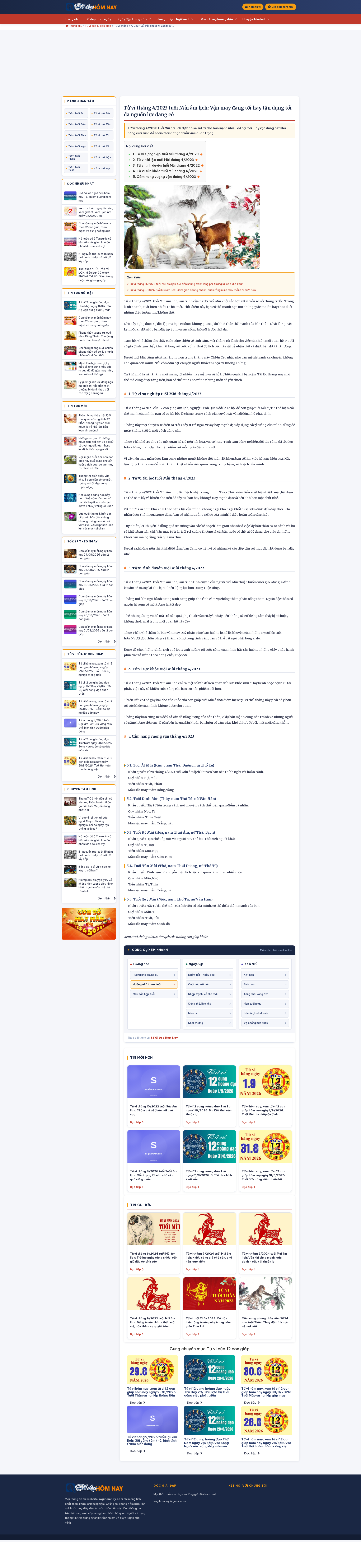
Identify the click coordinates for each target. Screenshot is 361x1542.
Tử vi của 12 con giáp (98, 25)
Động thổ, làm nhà (199, 1003)
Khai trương (195, 1022)
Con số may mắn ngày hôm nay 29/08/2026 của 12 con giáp (96, 554)
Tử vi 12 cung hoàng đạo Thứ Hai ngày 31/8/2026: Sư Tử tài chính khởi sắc (209, 1175)
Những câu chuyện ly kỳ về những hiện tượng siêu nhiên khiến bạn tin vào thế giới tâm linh (96, 885)
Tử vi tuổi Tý (76, 113)
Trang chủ (72, 19)
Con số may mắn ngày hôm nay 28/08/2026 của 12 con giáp (96, 569)
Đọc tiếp (135, 1122)
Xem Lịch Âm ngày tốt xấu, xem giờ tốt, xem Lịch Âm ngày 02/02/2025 (96, 212)
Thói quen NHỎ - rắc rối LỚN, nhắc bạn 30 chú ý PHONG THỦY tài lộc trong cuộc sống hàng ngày (96, 274)
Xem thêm (105, 641)
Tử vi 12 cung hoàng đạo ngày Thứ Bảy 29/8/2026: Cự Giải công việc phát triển (95, 688)
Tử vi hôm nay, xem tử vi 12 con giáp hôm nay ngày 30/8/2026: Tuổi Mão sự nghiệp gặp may (95, 707)
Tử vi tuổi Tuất (74, 168)
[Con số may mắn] (89, 924)
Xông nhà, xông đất (256, 994)
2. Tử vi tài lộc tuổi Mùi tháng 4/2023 (163, 160)
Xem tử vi (255, 6)
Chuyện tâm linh (254, 19)
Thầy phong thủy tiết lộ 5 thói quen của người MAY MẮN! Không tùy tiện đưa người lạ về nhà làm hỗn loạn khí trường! (95, 423)
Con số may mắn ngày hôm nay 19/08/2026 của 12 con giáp (96, 600)
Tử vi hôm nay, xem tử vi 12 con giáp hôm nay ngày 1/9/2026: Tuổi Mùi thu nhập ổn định (263, 1110)
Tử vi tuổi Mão (102, 124)
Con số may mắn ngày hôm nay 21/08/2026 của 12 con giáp (96, 630)
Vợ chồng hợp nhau (256, 1022)
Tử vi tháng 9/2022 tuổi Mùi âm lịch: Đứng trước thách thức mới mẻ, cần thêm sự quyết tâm (152, 1322)
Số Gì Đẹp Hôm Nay (164, 1037)
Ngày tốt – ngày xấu (201, 974)
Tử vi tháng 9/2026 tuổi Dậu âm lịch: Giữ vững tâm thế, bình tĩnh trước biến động (95, 725)
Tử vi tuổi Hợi (102, 168)
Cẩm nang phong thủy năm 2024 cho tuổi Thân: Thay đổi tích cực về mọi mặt (265, 1322)
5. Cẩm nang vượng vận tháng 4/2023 (164, 177)
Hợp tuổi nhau (252, 1003)
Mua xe (192, 1013)
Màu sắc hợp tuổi (144, 994)
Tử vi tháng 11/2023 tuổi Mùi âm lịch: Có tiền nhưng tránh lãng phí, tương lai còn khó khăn (186, 284)
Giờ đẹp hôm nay (282, 6)
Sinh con (249, 984)
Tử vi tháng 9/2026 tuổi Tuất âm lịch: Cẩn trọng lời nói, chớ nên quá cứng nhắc (153, 1175)
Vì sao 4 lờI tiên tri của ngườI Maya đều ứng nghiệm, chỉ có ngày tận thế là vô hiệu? (94, 823)
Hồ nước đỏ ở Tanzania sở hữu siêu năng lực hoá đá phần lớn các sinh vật (95, 242)
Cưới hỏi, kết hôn (198, 984)
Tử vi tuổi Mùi (102, 146)
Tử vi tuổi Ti (101, 135)
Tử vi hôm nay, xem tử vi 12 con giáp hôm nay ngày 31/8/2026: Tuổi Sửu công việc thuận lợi (264, 1175)
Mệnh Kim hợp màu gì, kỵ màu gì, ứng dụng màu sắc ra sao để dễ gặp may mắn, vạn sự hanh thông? (96, 368)
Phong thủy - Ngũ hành (172, 19)
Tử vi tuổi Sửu (102, 113)
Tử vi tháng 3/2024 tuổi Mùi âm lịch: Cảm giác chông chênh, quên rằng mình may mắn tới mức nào (192, 290)
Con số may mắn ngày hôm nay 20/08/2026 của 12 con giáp (96, 615)
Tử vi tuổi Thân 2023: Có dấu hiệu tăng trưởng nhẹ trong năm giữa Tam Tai (208, 1322)
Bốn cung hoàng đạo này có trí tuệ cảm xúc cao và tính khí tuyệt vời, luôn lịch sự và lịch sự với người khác (96, 500)
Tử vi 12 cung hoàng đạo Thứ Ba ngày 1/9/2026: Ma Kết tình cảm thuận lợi (209, 1110)
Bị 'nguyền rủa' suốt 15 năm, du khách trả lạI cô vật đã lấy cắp (96, 257)
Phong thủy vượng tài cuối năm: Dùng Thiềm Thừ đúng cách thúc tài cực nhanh (96, 336)
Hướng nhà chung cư (145, 974)
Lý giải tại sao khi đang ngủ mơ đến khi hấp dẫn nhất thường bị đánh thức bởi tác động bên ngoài (96, 387)
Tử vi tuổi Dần (76, 124)
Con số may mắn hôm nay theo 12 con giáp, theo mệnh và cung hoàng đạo (95, 227)
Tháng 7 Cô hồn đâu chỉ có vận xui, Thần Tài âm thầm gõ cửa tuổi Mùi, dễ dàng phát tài (95, 804)
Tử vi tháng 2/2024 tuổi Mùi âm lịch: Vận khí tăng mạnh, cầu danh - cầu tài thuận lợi (264, 1257)
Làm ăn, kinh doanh (256, 1013)
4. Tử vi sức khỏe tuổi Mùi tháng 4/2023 (165, 171)
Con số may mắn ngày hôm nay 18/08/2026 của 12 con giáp (96, 584)
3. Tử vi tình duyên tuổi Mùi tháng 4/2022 (166, 165)
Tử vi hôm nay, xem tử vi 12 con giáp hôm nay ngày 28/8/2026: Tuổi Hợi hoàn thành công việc (95, 763)
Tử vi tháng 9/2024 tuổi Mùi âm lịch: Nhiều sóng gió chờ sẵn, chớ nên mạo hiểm (209, 1257)
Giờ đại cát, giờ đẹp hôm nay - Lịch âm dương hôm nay (95, 196)
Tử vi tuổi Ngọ (76, 146)
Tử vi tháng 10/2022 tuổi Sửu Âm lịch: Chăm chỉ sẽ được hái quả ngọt (153, 1110)
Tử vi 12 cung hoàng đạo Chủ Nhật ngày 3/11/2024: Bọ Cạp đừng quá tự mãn (95, 306)
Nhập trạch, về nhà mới (202, 994)
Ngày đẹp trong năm (132, 19)
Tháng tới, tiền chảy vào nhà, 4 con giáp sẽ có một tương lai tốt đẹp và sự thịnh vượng (95, 481)
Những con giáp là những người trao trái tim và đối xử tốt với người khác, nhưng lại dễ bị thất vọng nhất (96, 443)
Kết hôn (249, 974)
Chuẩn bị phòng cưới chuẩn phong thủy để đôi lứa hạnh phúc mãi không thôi (96, 351)
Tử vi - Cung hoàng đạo (216, 19)
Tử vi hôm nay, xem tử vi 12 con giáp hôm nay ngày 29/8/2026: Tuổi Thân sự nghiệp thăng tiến (95, 669)
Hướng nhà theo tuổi (147, 984)
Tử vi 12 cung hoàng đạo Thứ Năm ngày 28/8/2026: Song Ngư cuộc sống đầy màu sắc (95, 744)
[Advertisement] (180, 65)
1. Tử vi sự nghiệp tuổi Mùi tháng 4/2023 (166, 154)
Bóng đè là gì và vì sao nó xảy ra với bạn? (95, 868)
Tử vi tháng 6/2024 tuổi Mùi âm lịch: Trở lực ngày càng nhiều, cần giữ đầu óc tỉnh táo (153, 1257)
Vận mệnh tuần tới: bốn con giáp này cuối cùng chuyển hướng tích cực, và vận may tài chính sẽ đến (96, 462)
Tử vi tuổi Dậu (102, 157)
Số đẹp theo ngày (98, 19)
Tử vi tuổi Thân (74, 157)
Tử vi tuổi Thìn (77, 135)
